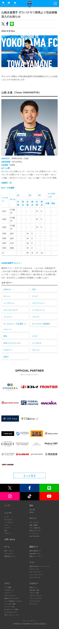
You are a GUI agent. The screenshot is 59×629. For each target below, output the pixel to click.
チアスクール (34, 604)
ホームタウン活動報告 (41, 324)
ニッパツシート (34, 533)
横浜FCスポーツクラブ (11, 598)
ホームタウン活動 (9, 604)
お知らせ (7, 289)
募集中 (6, 357)
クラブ (35, 336)
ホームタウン (8, 519)
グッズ (35, 296)
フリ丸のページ (9, 590)
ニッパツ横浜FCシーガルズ (12, 601)
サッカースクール (35, 601)
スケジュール (8, 553)
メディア (35, 317)
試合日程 (32, 509)
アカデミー (7, 350)
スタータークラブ (10, 310)
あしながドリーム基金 (11, 609)
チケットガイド (34, 522)
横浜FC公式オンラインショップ (39, 566)
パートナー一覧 (9, 606)
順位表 (32, 512)
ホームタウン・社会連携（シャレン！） (15, 326)
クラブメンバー (38, 303)
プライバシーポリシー (29, 620)
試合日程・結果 (34, 590)
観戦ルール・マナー (36, 556)
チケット (8, 5)
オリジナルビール (35, 577)
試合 (34, 289)
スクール (35, 350)
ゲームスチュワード (10, 612)
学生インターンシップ (11, 615)
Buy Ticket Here (35, 536)
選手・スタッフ (9, 551)
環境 (5, 336)
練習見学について (9, 556)
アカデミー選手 (34, 593)
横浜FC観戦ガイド (35, 551)
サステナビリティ (9, 595)
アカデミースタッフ (36, 595)
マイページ (15, 5)
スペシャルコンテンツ (36, 574)
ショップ (3, 5)
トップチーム (8, 303)
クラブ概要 (7, 587)
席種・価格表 (34, 525)
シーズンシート (38, 310)
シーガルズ (36, 343)
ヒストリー (7, 593)
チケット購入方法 (35, 528)
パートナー (7, 317)
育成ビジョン (34, 587)
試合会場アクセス (35, 553)
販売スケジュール (35, 530)
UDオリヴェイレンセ (11, 343)
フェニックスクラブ (36, 598)
